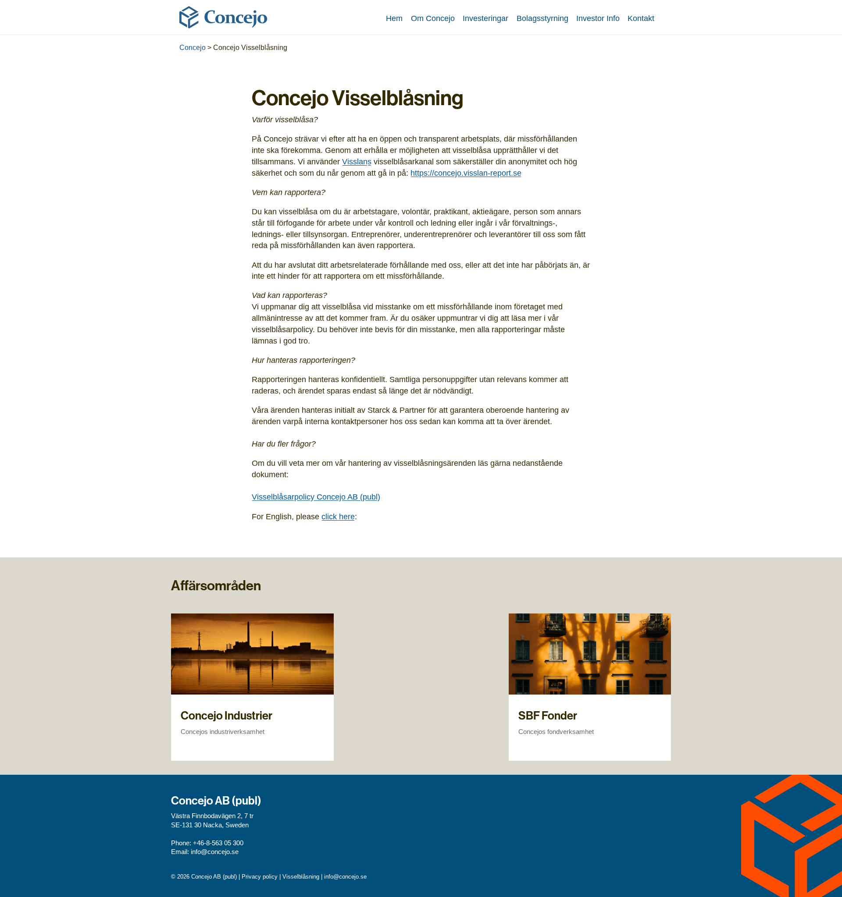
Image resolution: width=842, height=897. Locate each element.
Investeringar (485, 18)
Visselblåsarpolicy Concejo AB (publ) (316, 496)
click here (338, 516)
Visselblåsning (300, 876)
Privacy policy (260, 876)
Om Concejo (433, 18)
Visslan (354, 161)
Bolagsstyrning (542, 18)
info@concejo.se (215, 851)
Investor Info (598, 18)
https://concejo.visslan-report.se (465, 172)
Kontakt (641, 18)
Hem (394, 18)
